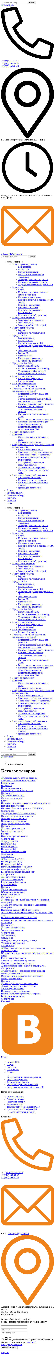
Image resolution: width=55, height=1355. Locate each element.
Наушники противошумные (14, 836)
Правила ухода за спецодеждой (22, 1109)
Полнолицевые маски (11, 788)
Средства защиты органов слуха (22, 1084)
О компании (13, 1069)
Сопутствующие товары (12, 988)
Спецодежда (7, 938)
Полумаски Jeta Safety (11, 864)
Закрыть (5, 1352)
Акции (10, 1064)
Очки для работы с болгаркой (15, 823)
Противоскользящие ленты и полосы (19, 917)
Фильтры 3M (7, 854)
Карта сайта (7, 1001)
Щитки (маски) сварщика (13, 882)
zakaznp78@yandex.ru (18, 1233)
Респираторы (7, 783)
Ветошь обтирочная (10, 894)
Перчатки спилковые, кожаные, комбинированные (25, 803)
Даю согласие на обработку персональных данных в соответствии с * (27, 1342)
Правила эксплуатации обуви (21, 1112)
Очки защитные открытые (14, 818)
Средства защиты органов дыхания (18, 780)
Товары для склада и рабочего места (18, 986)
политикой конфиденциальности (18, 1343)
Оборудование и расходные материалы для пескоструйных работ (21, 977)
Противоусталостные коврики (15, 991)
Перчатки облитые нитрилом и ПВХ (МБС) (22, 808)
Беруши (5, 834)
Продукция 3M (8, 844)
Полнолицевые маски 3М (13, 851)
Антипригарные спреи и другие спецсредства (23, 966)
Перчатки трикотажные (12, 806)
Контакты (11, 1067)
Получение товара (15, 1099)
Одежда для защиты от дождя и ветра (19, 940)
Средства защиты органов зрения (17, 816)
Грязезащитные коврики (12, 996)
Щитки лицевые (9, 884)
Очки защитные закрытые (13, 821)
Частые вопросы (15, 1104)
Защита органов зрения (18, 1082)
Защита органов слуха (11, 831)
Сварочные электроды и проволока (18, 960)
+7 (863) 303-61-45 (10, 1177)
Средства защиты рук (11, 798)
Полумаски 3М (8, 849)
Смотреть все (7, 793)
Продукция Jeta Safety (11, 861)
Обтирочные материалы (12, 892)
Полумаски (6, 785)
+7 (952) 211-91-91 (14, 1172)
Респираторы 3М (9, 846)
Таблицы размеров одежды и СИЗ (23, 1107)
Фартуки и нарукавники (13, 943)
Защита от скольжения (12, 930)
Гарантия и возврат (16, 1102)
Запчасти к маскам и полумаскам (17, 790)
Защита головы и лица (12, 879)
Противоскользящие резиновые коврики (20, 993)
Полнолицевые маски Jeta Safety (16, 867)
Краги (4, 801)
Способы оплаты (15, 1096)
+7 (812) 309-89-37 (10, 1175)
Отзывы (11, 1072)
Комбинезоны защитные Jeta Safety (18, 872)
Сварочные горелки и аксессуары (17, 963)
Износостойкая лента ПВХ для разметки (20, 910)
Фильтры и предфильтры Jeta (15, 869)
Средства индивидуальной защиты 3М (25, 1087)
